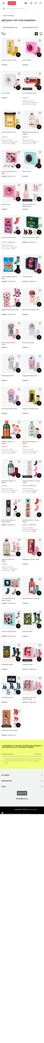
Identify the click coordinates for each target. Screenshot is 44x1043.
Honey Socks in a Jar (9, 132)
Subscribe (37, 754)
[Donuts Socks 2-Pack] (12, 225)
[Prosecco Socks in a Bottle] (12, 430)
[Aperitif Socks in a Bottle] (32, 586)
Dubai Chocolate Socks (30, 408)
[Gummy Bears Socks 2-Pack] (12, 265)
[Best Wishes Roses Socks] (32, 298)
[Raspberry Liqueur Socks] (32, 547)
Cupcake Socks (27, 276)
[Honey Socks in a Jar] (12, 120)
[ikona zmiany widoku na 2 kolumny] (36, 33)
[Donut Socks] (32, 48)
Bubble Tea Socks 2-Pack (10, 309)
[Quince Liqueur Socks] (12, 48)
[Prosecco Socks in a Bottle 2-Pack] (32, 192)
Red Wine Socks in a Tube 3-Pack (9, 521)
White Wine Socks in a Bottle (30, 442)
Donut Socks (26, 60)
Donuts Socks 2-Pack (9, 237)
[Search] (4, 8)
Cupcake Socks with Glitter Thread (29, 698)
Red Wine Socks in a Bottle (9, 481)
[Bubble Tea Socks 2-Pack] (12, 298)
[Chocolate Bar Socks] (32, 81)
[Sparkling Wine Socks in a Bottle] (32, 120)
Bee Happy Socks (7, 375)
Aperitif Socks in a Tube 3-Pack (30, 521)
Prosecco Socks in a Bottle (8, 442)
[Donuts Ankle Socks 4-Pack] (12, 159)
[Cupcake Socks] (32, 265)
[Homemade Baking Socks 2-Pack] (12, 586)
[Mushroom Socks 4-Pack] (32, 225)
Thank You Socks (28, 342)
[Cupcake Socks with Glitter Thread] (32, 685)
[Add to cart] (18, 54)
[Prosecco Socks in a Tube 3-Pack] (32, 469)
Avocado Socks (27, 631)
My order (5, 775)
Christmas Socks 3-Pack (10, 730)
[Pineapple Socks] (12, 652)
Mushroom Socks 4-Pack (30, 237)
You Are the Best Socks (9, 408)
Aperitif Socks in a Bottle (30, 598)
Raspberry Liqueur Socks (30, 559)
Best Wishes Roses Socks (31, 309)
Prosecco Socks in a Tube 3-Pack (31, 481)
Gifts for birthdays (8, 15)
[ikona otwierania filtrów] (3, 34)
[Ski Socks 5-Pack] (12, 685)
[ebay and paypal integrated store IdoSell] (16, 813)
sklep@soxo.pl (22, 799)
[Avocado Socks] (32, 619)
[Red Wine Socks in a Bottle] (12, 469)
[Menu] (4, 3)
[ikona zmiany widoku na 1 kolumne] (40, 33)
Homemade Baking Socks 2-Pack (8, 599)
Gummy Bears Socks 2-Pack (9, 277)
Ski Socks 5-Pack (7, 697)
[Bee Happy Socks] (12, 364)
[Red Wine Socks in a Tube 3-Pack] (12, 508)
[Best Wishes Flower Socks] (12, 330)
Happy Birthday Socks (29, 375)
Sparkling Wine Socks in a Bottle (30, 133)
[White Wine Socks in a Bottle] (32, 430)
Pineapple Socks (7, 664)
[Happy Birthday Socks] (32, 364)
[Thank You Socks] (32, 330)
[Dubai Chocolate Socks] (32, 397)
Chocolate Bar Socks (29, 93)
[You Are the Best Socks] (12, 397)
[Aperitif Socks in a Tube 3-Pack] (32, 508)
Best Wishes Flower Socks (8, 343)
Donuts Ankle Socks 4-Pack (9, 172)
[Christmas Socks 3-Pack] (12, 718)
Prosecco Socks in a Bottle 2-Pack (29, 205)
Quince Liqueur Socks (9, 60)
